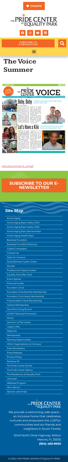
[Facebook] (23, 33)
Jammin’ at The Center (19, 322)
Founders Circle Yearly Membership (25, 296)
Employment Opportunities (21, 270)
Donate (11, 266)
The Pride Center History (20, 370)
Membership (13, 335)
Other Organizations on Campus (24, 344)
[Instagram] (30, 33)
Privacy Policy (14, 357)
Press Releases (14, 352)
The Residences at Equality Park (23, 374)
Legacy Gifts (13, 326)
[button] (62, 43)
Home (10, 318)
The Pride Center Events (19, 365)
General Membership (18, 305)
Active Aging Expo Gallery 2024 (23, 222)
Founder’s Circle (15, 287)
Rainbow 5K (13, 361)
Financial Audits (15, 283)
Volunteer (12, 378)
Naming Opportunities (19, 339)
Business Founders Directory (22, 244)
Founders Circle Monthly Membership (27, 292)
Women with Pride (17, 391)
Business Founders (17, 240)
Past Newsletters (16, 348)
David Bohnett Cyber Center (22, 261)
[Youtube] (38, 33)
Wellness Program (16, 383)
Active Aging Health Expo (20, 235)
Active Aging (13, 218)
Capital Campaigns (17, 248)
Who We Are (13, 387)
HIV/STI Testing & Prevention (22, 313)
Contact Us (13, 253)
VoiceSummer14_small (17, 166)
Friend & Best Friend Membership (24, 300)
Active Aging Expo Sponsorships (24, 231)
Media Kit (12, 331)
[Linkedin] (45, 33)
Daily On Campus (16, 257)
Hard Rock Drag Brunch (19, 309)
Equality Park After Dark (19, 274)
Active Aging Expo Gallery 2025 (23, 227)
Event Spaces (14, 279)
